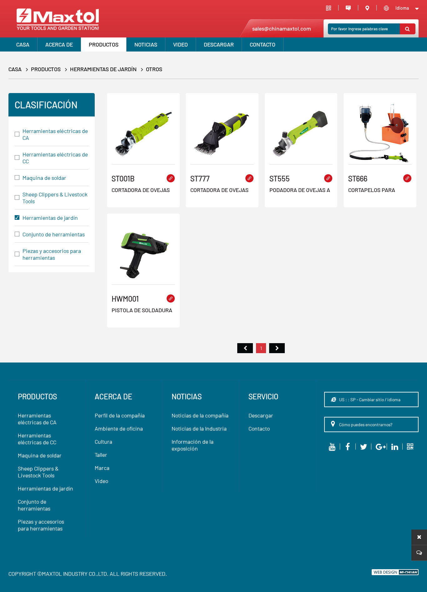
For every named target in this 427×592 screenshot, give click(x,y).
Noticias (145, 44)
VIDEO (180, 44)
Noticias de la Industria (199, 428)
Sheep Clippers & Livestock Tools (55, 198)
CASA (22, 44)
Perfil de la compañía (120, 415)
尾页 (277, 348)
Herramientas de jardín (103, 69)
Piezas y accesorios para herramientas (52, 254)
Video (101, 480)
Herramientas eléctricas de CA (55, 134)
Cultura (103, 441)
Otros (154, 69)
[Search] (407, 28)
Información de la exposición (193, 445)
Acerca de (59, 44)
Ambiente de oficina (119, 428)
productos (103, 44)
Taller (101, 454)
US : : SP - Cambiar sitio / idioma (369, 399)
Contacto (262, 44)
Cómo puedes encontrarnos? (365, 424)
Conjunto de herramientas (54, 234)
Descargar (219, 44)
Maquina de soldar (44, 177)
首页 (245, 348)
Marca (102, 467)
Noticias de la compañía (200, 415)
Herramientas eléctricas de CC (55, 158)
